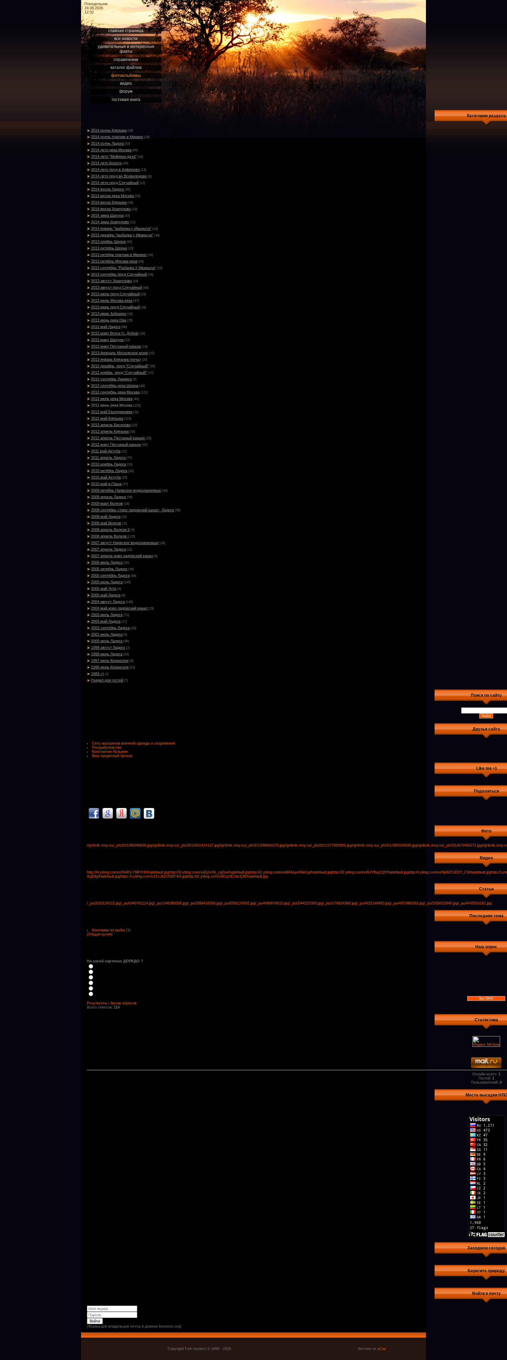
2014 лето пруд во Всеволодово (119, 176)
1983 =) (97, 674)
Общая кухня (99, 934)
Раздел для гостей (107, 680)
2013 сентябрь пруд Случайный (119, 274)
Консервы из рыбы (108, 930)
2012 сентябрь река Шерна (114, 386)
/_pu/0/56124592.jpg (238, 903)
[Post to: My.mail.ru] (135, 813)
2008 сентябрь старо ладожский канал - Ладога (132, 510)
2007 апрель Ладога (108, 549)
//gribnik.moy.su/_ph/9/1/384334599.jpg (384, 845)
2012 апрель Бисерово (111, 425)
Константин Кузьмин (110, 751)
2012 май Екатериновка (111, 412)
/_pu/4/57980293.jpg (407, 903)
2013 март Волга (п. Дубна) (115, 333)
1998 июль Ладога (106, 654)
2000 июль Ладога (106, 641)
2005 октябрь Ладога (109, 569)
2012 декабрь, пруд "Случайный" (120, 366)
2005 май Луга (103, 588)
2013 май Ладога (105, 327)
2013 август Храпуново (111, 281)
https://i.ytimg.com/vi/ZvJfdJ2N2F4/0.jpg (153, 876)
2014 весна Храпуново (111, 209)
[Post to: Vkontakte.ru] (149, 813)
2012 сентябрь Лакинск (111, 379)
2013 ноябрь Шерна (108, 241)
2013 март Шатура (107, 340)
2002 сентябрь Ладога (110, 628)
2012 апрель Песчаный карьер (118, 438)
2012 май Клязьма (107, 418)
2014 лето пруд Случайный (115, 183)
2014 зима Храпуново (110, 222)
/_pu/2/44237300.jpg (306, 903)
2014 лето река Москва (111, 150)
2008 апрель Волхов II (110, 530)
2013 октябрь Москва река (114, 261)
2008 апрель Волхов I (110, 536)
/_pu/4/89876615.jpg (272, 903)
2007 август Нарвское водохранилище (125, 543)
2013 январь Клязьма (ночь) (116, 359)
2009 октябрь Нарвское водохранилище (126, 490)
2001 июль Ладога (106, 634)
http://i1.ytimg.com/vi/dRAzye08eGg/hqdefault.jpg (291, 872)
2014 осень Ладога (107, 143)
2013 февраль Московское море (119, 353)
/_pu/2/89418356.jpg (204, 903)
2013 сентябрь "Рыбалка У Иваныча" (123, 268)
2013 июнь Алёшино (108, 313)
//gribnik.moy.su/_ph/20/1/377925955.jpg (318, 845)
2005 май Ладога (105, 595)
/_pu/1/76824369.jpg (340, 903)
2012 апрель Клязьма (110, 431)
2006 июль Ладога (106, 562)
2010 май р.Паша (106, 484)
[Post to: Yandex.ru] (121, 813)
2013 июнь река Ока (108, 320)
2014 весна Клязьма (109, 202)
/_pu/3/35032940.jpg (441, 903)
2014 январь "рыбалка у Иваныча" (121, 228)
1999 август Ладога (108, 647)
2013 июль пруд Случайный (115, 294)
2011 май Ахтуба (105, 451)
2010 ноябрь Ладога (108, 464)
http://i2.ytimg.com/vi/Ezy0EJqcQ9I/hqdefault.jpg (227, 876)
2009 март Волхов (107, 503)
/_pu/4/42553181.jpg (475, 903)
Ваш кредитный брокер (112, 756)
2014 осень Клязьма (109, 130)
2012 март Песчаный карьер (116, 444)
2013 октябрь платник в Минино (119, 255)
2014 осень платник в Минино (117, 137)
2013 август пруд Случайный (116, 287)
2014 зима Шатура (107, 215)
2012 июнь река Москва (111, 405)
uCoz (381, 1349)
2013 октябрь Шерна (109, 248)
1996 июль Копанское (110, 667)
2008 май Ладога (105, 516)
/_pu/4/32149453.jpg (373, 903)
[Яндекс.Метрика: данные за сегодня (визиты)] (486, 1041)
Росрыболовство (107, 747)
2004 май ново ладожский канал (119, 608)
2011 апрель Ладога (108, 458)
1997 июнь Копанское (110, 660)
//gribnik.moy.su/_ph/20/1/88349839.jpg (119, 845)
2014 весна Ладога (107, 189)
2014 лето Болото (106, 163)
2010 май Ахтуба (106, 477)
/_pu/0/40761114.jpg (137, 903)
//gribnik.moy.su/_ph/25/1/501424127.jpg (185, 845)
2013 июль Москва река (111, 300)
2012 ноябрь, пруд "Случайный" (119, 372)
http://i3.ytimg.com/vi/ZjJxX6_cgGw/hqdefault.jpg (209, 872)
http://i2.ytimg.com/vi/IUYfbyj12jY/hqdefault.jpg (370, 872)
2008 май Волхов (106, 523)
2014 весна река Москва (112, 196)
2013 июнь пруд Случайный (115, 307)
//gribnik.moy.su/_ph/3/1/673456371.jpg (449, 845)
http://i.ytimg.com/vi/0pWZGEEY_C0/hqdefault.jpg (450, 872)
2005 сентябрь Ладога (110, 575)
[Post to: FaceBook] (94, 813)
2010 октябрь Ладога (109, 471)
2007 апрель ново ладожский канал (122, 556)
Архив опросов (123, 1003)
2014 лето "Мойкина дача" (114, 156)
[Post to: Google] (108, 813)
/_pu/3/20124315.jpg (104, 903)
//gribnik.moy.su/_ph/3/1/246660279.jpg (252, 845)
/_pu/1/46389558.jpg (171, 903)
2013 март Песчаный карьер (116, 346)
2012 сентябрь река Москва (115, 392)
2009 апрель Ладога (108, 497)
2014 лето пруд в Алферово (115, 169)
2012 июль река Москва (111, 399)
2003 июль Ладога (106, 615)
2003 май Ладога (105, 621)
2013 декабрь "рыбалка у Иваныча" (122, 235)
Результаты (97, 1003)
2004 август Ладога (108, 602)
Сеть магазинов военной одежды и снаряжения (133, 743)
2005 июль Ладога (106, 582)
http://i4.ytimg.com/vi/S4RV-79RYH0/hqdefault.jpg (128, 872)
